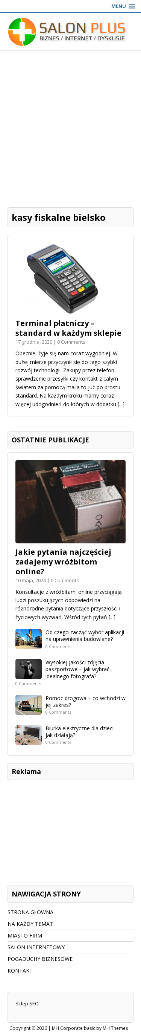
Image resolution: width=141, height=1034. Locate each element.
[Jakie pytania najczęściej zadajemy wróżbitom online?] (70, 538)
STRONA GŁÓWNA (30, 912)
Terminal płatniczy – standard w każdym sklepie (68, 328)
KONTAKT (20, 970)
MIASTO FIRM (25, 935)
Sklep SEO (27, 1003)
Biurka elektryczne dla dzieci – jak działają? (81, 732)
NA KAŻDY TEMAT (30, 923)
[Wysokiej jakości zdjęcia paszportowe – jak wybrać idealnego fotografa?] (28, 674)
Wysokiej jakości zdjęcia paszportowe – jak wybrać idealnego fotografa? (77, 669)
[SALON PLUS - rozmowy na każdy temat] (70, 31)
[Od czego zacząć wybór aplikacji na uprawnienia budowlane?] (28, 644)
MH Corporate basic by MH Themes (90, 1028)
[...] (121, 404)
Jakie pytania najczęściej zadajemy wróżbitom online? (63, 562)
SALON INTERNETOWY (36, 947)
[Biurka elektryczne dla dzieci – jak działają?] (28, 740)
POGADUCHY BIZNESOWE (40, 958)
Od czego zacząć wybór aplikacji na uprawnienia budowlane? (84, 635)
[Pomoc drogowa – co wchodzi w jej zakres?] (28, 710)
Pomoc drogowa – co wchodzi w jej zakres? (85, 701)
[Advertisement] (70, 125)
